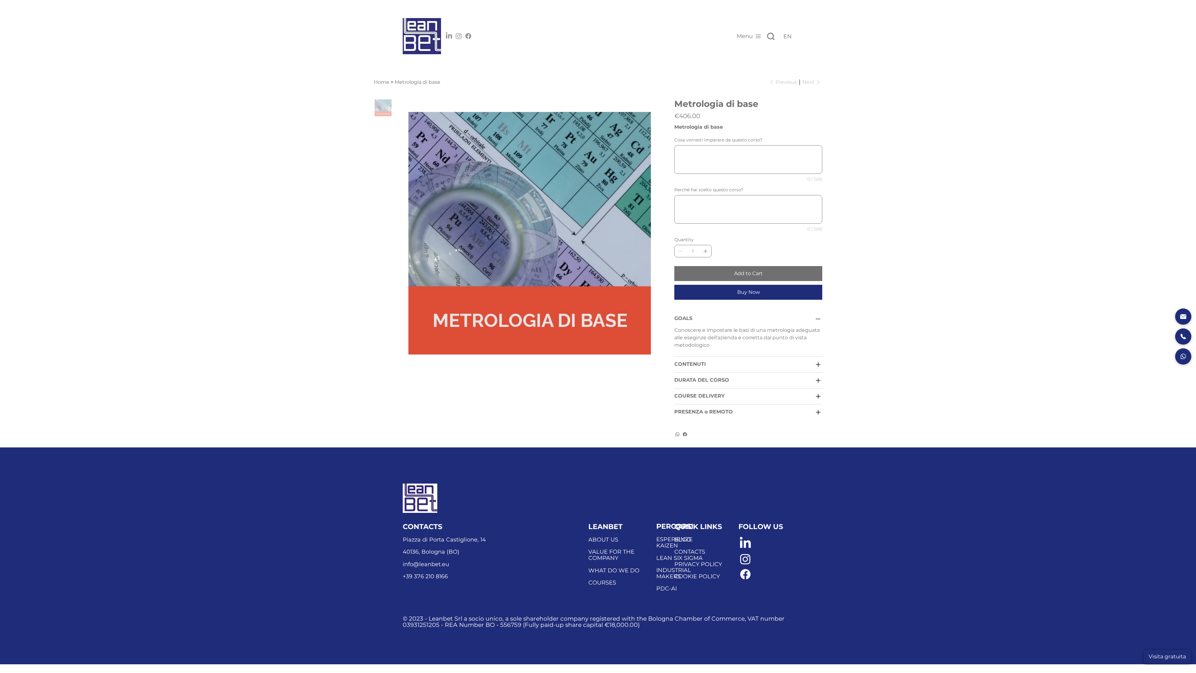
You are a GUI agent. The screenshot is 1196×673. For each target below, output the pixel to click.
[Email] (1183, 316)
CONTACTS (689, 551)
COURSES (602, 582)
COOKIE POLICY (697, 576)
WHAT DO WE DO (613, 570)
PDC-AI (666, 588)
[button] (1167, 657)
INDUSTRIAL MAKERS (673, 573)
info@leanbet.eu (426, 564)
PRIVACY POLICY (698, 564)
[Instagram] (459, 36)
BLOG (682, 539)
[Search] (770, 36)
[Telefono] (1183, 336)
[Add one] (705, 251)
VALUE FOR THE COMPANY (611, 554)
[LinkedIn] (449, 36)
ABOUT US (603, 539)
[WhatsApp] (677, 434)
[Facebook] (468, 36)
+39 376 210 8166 (425, 576)
